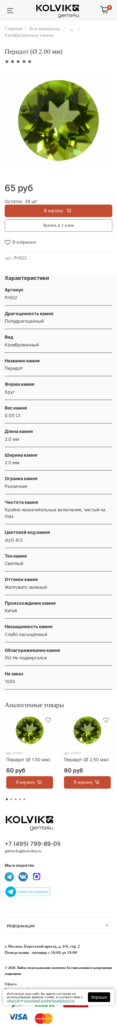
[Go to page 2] (11, 799)
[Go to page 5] (24, 799)
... (71, 28)
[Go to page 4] (20, 799)
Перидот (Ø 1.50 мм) (28, 759)
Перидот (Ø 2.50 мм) (86, 759)
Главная (13, 28)
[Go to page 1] (7, 799)
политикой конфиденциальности (49, 1000)
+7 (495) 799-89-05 (33, 843)
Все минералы (45, 28)
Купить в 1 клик (58, 225)
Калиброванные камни (29, 35)
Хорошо (99, 997)
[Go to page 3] (16, 799)
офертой (13, 1000)
